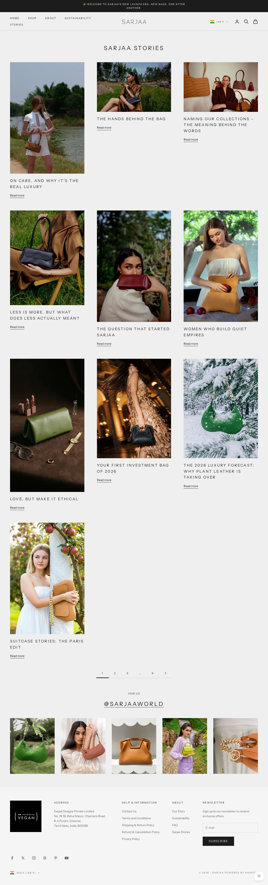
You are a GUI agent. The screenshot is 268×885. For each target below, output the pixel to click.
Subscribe (218, 841)
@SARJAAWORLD (134, 704)
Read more (17, 195)
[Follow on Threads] (45, 858)
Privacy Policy (131, 839)
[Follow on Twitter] (23, 858)
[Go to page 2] (165, 673)
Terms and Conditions (136, 818)
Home (15, 18)
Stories (16, 24)
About (50, 18)
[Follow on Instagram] (34, 858)
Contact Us (129, 811)
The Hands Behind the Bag (131, 119)
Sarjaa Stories (181, 832)
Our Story (178, 811)
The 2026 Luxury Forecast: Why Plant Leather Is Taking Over (219, 471)
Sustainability (78, 18)
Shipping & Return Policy (138, 825)
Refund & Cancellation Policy (141, 832)
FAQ (175, 825)
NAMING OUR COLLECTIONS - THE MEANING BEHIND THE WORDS (219, 125)
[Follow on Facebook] (12, 858)
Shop (32, 18)
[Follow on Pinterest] (56, 858)
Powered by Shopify (241, 872)
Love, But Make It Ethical (44, 499)
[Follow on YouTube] (66, 858)
